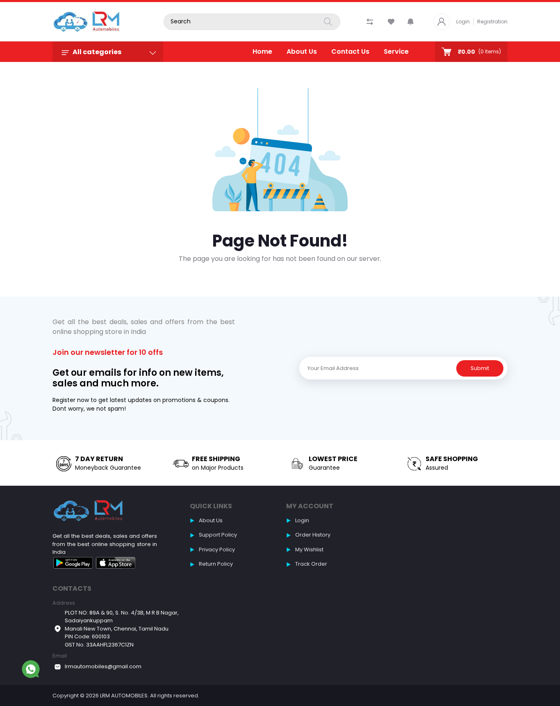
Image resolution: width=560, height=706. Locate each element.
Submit (480, 368)
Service (396, 51)
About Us (302, 51)
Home (262, 51)
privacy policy (217, 549)
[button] (410, 21)
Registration (492, 21)
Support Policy (218, 535)
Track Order (311, 564)
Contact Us (350, 51)
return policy (216, 564)
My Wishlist (309, 549)
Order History (312, 535)
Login (463, 21)
